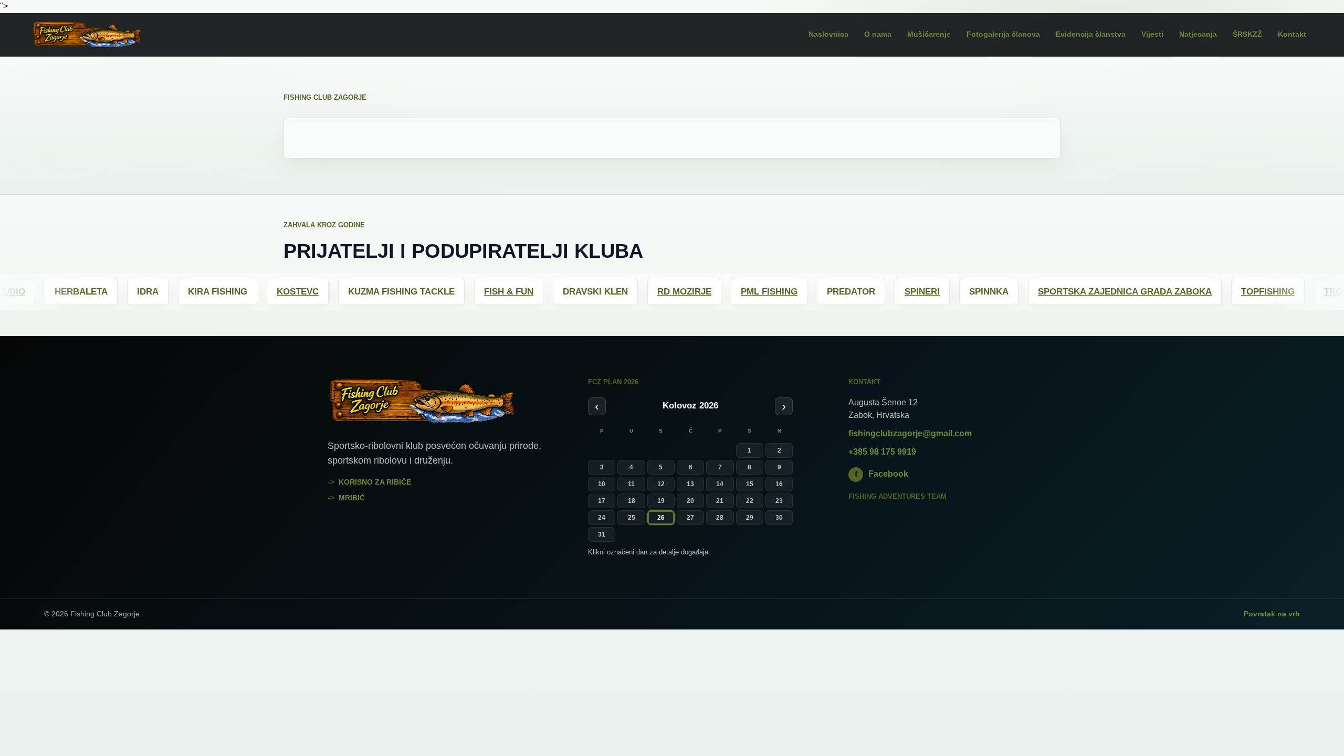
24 (601, 517)
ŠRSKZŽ (1247, 34)
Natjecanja (1198, 34)
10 (601, 484)
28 (719, 517)
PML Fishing (707, 292)
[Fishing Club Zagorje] (102, 34)
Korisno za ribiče (375, 482)
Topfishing (1206, 292)
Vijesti (1152, 34)
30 (779, 517)
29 (749, 517)
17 (601, 501)
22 (749, 501)
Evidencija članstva (1091, 34)
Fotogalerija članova (1003, 34)
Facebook (882, 473)
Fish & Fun (447, 292)
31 (601, 534)
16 (779, 484)
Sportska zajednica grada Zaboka (1063, 292)
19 (661, 501)
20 (690, 501)
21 (719, 501)
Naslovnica (828, 34)
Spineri (860, 292)
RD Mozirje (623, 292)
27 (690, 517)
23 (779, 501)
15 (749, 484)
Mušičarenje (929, 34)
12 (661, 484)
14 (719, 484)
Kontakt (1292, 34)
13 (690, 484)
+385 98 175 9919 (882, 451)
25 (631, 517)
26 (661, 517)
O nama (877, 34)
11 (631, 484)
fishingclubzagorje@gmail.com (910, 433)
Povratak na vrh (1272, 614)
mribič (352, 498)
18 (631, 501)
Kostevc (236, 292)
